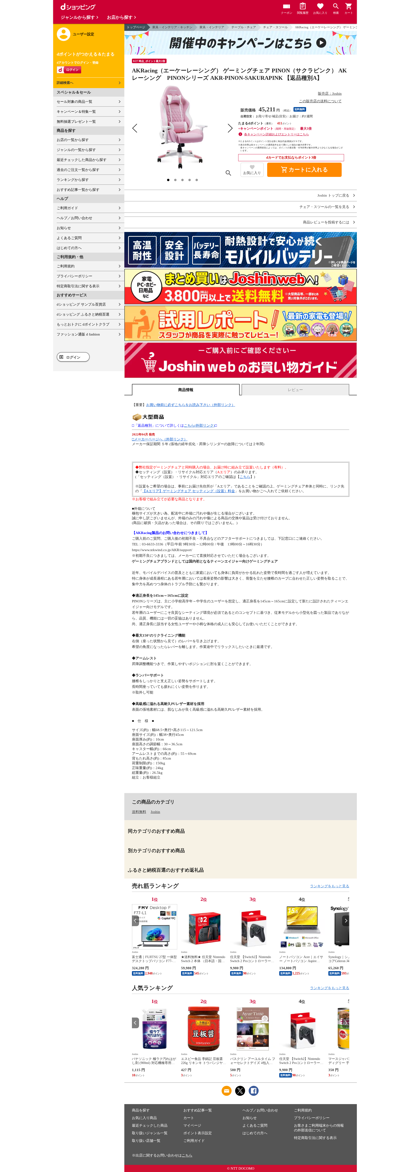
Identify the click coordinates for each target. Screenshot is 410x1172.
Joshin (155, 812)
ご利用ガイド (67, 208)
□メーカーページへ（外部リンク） (159, 439)
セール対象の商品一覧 (74, 102)
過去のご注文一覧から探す (78, 170)
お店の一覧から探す (73, 140)
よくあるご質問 (69, 238)
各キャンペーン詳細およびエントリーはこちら (276, 134)
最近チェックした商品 (150, 1125)
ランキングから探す (73, 180)
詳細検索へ (65, 83)
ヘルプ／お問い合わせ (74, 218)
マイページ (192, 1125)
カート (188, 1118)
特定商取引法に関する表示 (78, 286)
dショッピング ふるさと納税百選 (83, 314)
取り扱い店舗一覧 (146, 1141)
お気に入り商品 (144, 1118)
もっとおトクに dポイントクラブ (83, 324)
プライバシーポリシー (74, 276)
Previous (135, 920)
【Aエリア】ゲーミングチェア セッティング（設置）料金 (188, 491)
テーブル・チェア (243, 27)
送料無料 (139, 812)
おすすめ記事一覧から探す (78, 190)
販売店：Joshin (330, 93)
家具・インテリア (212, 27)
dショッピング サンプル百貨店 (81, 304)
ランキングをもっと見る (329, 886)
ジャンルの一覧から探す (76, 150)
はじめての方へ (69, 248)
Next (345, 920)
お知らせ (64, 228)
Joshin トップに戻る (333, 195)
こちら (245, 477)
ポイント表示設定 (197, 1133)
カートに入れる (304, 169)
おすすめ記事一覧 (197, 1110)
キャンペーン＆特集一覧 (76, 111)
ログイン (73, 357)
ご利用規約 (66, 266)
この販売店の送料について (320, 101)
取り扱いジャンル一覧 (150, 1133)
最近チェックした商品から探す (82, 160)
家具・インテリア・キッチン (172, 27)
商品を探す (141, 1110)
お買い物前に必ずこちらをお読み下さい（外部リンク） (190, 405)
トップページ (136, 27)
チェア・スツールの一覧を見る (324, 207)
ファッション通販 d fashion (78, 334)
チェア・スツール (275, 27)
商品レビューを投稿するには (326, 222)
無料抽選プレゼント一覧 (76, 121)
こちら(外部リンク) (199, 425)
